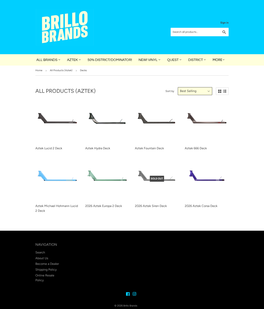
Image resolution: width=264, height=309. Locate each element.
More (217, 60)
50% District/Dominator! (110, 60)
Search (40, 252)
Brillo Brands (130, 305)
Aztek (73, 60)
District (196, 60)
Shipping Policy (46, 269)
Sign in (224, 22)
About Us (41, 258)
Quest (173, 60)
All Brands (47, 60)
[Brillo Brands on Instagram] (134, 294)
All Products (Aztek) (61, 70)
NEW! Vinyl (148, 60)
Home (38, 70)
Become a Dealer (47, 264)
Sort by (169, 91)
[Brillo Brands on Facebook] (128, 294)
